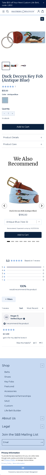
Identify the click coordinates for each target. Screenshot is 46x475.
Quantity (6, 109)
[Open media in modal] (42, 19)
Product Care (10, 144)
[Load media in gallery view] (6, 66)
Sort (21, 308)
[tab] (8, 241)
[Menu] (3, 11)
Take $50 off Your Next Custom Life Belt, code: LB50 (20, 3)
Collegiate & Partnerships (17, 396)
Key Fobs (9, 381)
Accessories (10, 391)
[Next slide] (41, 205)
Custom (8, 406)
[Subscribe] (42, 442)
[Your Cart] (42, 11)
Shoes (7, 377)
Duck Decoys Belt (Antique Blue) (23, 211)
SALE (7, 401)
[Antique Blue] (5, 100)
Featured (9, 386)
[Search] (7, 11)
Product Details (11, 137)
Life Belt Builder (12, 410)
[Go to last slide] (4, 205)
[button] (9, 86)
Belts (7, 372)
